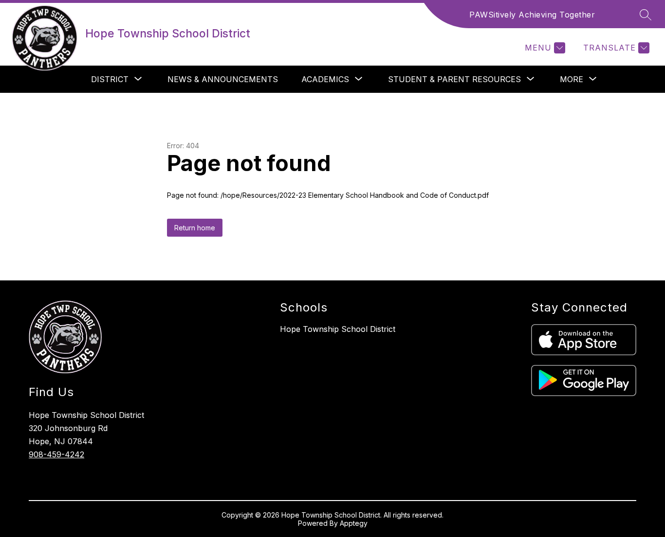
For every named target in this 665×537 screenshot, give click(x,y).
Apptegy (354, 523)
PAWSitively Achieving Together (532, 14)
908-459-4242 (56, 454)
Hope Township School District (337, 329)
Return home (194, 228)
